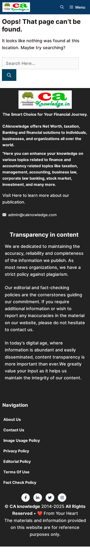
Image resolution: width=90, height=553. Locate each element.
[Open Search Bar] (62, 7)
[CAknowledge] (16, 7)
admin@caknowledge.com (32, 214)
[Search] (9, 75)
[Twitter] (25, 497)
